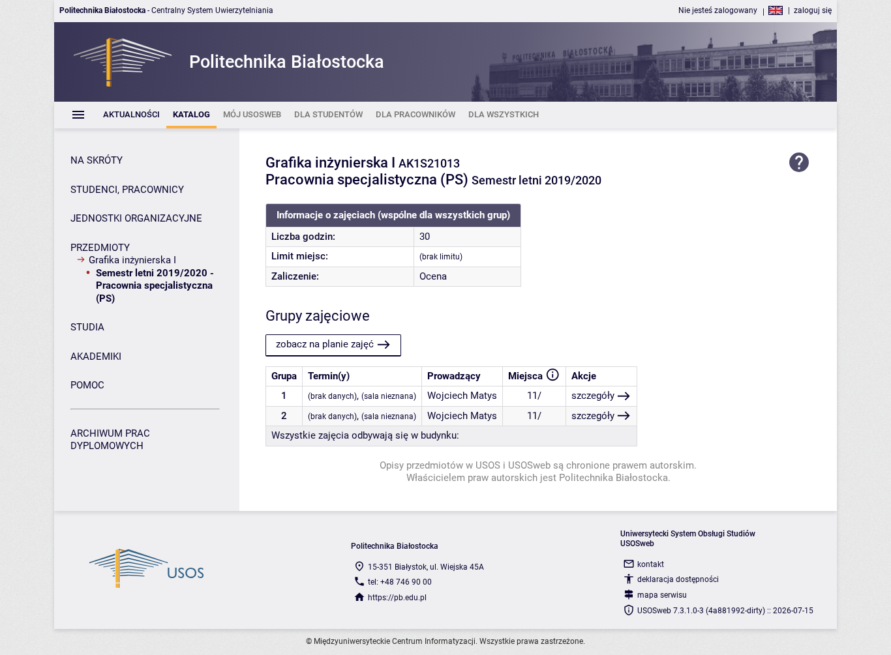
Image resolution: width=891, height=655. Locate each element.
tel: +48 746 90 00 (400, 582)
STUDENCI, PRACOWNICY (127, 190)
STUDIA (87, 327)
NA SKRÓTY (96, 160)
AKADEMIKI (95, 356)
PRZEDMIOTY (100, 248)
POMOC (87, 385)
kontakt (650, 564)
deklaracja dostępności (678, 579)
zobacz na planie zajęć (325, 344)
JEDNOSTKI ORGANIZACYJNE (136, 218)
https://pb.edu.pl (397, 597)
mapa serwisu (662, 595)
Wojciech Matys (462, 395)
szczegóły (592, 395)
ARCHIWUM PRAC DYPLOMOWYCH (110, 440)
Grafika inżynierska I (132, 260)
